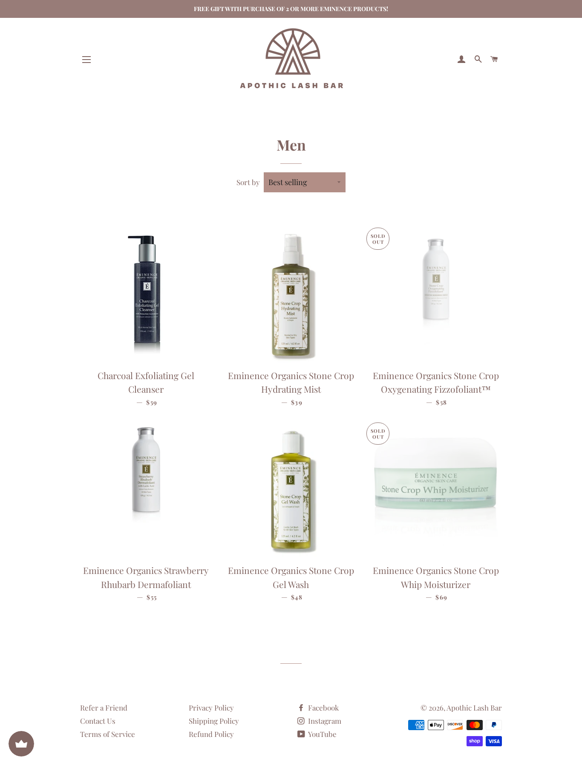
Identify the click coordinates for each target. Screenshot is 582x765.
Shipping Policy (214, 720)
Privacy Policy (211, 707)
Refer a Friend (103, 707)
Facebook (322, 707)
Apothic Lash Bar (474, 707)
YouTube (322, 734)
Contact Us (97, 720)
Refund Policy (211, 734)
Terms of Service (107, 734)
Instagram (323, 720)
